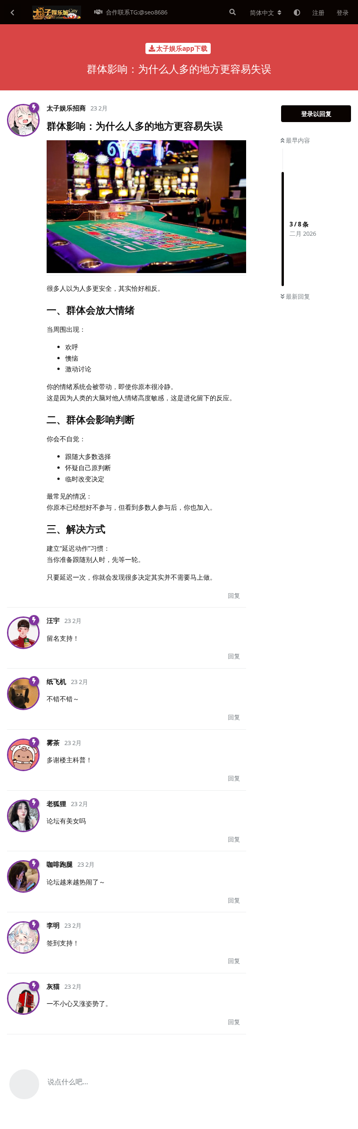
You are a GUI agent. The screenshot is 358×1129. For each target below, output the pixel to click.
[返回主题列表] (12, 12)
